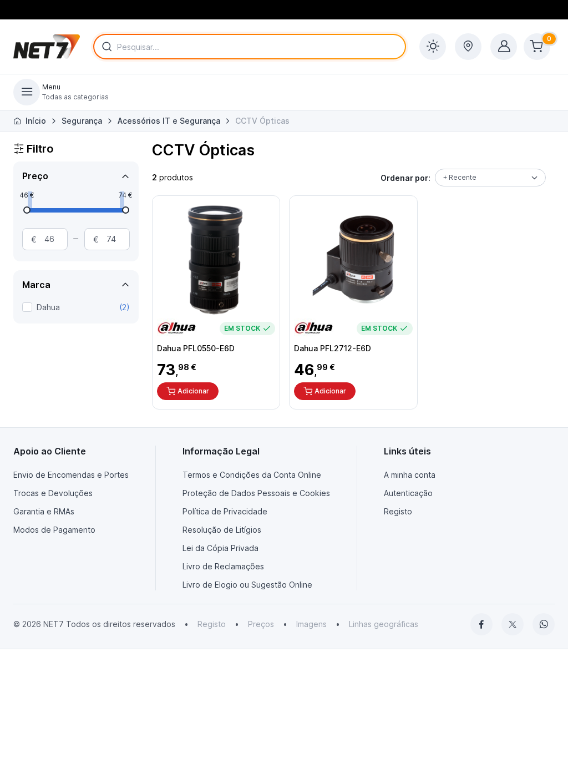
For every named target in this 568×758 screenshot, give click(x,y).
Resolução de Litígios (221, 529)
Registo (398, 511)
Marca (36, 284)
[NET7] (46, 46)
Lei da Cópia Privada (220, 548)
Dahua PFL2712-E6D (332, 348)
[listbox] (490, 177)
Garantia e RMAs (43, 511)
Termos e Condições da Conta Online (251, 474)
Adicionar (193, 391)
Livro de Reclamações (223, 566)
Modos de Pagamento (54, 529)
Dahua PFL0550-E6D (196, 348)
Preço (35, 175)
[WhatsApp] (543, 624)
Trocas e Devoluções (53, 493)
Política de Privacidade (224, 511)
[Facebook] (481, 624)
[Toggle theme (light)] (432, 46)
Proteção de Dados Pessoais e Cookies (256, 493)
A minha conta (409, 474)
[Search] (104, 47)
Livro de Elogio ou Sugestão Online (247, 584)
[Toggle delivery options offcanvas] (468, 46)
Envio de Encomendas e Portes (71, 474)
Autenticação (408, 493)
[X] (512, 624)
